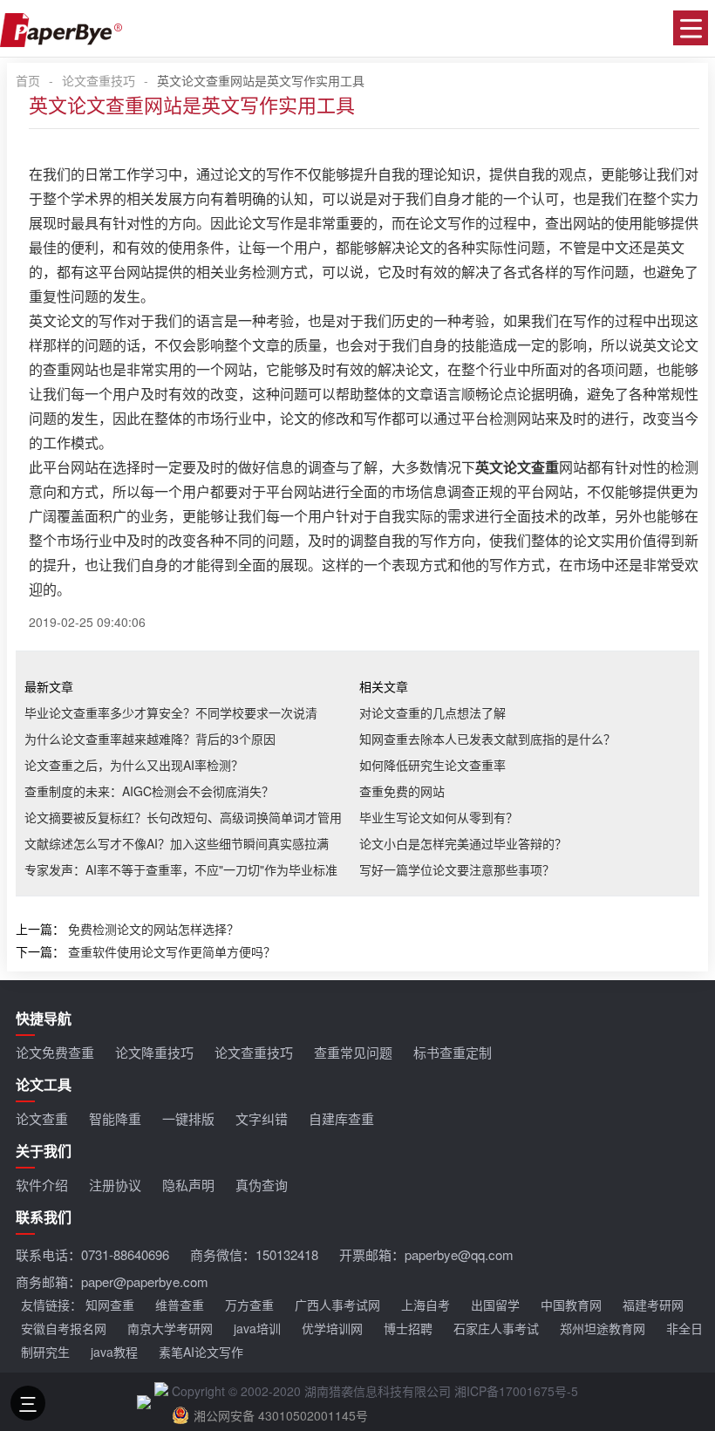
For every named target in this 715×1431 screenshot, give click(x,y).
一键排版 (188, 1118)
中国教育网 (571, 1304)
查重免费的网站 (402, 791)
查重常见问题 (353, 1052)
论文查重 (42, 1118)
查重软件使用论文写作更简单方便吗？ (172, 951)
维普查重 (179, 1304)
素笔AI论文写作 (201, 1351)
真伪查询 (261, 1184)
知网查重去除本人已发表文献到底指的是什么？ (487, 738)
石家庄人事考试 (496, 1328)
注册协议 (115, 1184)
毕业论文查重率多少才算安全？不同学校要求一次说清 (170, 712)
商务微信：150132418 (254, 1254)
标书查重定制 (452, 1052)
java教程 (114, 1351)
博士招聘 (408, 1328)
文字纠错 (261, 1118)
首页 (28, 80)
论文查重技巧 (98, 80)
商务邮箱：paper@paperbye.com (112, 1281)
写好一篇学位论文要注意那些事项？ (457, 869)
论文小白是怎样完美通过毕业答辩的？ (463, 843)
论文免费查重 (55, 1052)
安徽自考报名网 (63, 1328)
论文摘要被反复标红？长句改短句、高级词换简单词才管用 (183, 817)
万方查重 (249, 1304)
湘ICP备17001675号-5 (516, 1391)
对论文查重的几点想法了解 (432, 712)
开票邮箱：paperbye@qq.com (426, 1254)
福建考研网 (653, 1304)
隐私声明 (188, 1184)
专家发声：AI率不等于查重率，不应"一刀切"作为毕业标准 (180, 869)
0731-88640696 (125, 1254)
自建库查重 (341, 1118)
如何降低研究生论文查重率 (432, 764)
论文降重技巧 (154, 1052)
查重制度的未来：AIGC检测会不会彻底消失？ (149, 791)
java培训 (257, 1328)
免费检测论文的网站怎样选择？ (153, 928)
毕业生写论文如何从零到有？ (438, 817)
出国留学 (495, 1304)
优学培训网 (332, 1328)
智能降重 (115, 1118)
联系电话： (92, 1254)
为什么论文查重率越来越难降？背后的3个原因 (150, 738)
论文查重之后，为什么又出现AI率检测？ (133, 764)
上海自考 (425, 1304)
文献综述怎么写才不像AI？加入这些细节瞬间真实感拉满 (176, 843)
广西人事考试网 (337, 1304)
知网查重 (109, 1304)
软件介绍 (42, 1184)
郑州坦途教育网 (602, 1328)
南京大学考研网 (170, 1328)
